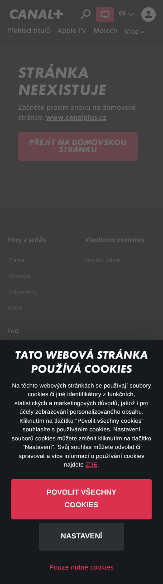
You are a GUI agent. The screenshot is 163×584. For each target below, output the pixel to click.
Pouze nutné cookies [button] (81, 567)
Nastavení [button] (81, 536)
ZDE (91, 464)
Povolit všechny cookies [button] (81, 499)
